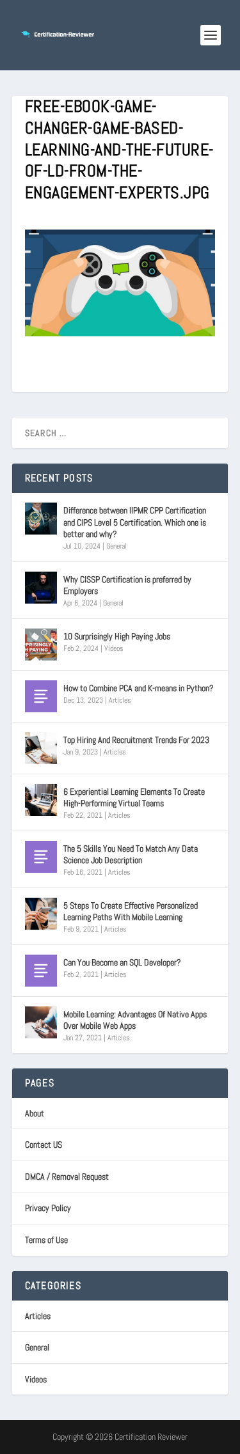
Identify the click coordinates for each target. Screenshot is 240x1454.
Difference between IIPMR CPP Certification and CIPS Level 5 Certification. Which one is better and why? (134, 521)
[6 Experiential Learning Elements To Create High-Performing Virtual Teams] (41, 800)
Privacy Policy (48, 1208)
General (116, 546)
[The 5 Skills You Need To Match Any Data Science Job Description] (41, 857)
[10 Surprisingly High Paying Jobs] (41, 645)
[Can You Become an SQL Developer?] (41, 971)
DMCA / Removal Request (67, 1176)
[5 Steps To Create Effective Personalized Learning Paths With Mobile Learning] (41, 914)
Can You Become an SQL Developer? (122, 962)
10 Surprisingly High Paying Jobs (116, 636)
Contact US (43, 1144)
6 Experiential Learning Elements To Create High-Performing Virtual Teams (134, 797)
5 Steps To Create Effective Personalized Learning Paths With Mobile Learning (130, 911)
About (34, 1113)
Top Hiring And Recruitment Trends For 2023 (136, 740)
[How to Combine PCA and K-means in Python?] (41, 696)
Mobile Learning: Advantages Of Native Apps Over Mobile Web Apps (135, 1019)
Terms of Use (46, 1240)
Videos (114, 648)
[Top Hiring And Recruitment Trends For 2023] (41, 748)
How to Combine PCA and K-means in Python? (138, 688)
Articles (120, 700)
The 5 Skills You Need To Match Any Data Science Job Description (130, 854)
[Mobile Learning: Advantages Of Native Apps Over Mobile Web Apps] (41, 1022)
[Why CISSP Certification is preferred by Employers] (41, 588)
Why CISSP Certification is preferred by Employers (127, 585)
